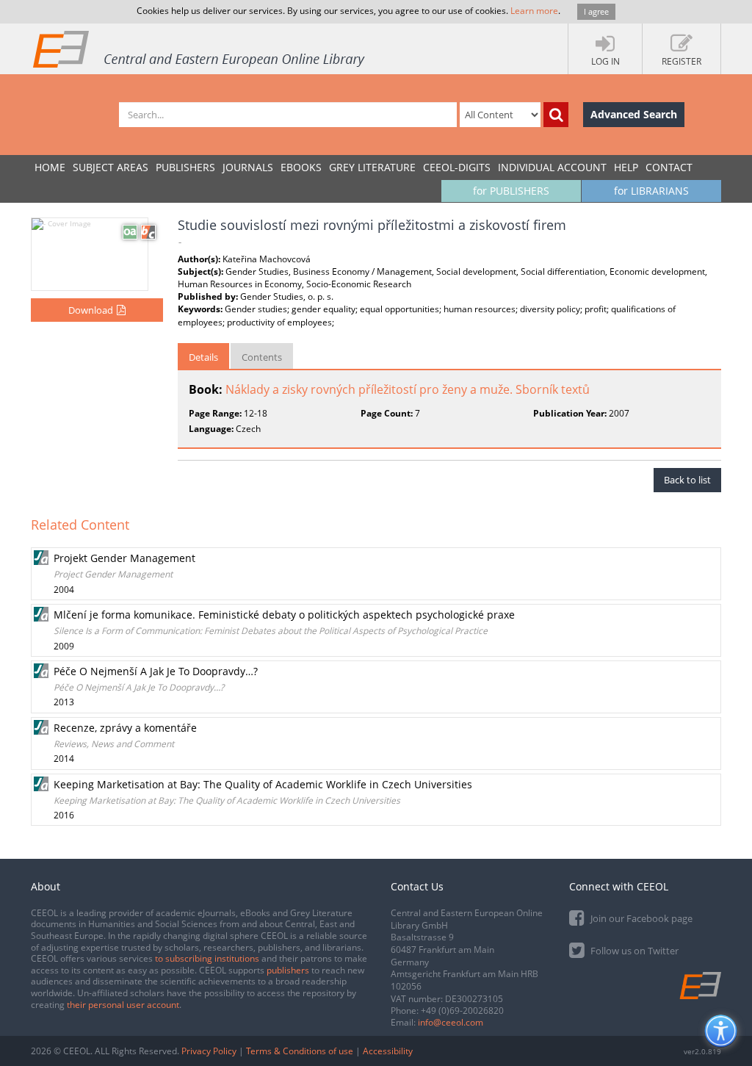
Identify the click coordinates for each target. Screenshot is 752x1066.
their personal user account (123, 1004)
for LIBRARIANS (651, 191)
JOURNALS (248, 167)
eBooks (301, 167)
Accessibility (388, 1051)
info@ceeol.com (450, 1022)
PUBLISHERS (185, 167)
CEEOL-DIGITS (457, 167)
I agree (596, 11)
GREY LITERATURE (372, 167)
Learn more (534, 10)
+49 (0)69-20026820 (462, 1010)
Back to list (687, 479)
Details (203, 357)
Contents (262, 357)
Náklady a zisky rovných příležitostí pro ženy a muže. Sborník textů (407, 389)
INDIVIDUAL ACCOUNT (552, 167)
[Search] (555, 114)
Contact (669, 167)
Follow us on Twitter (633, 950)
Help (626, 167)
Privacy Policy (208, 1051)
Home (50, 167)
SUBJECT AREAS (110, 167)
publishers (288, 970)
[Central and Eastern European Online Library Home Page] (200, 48)
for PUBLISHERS (511, 191)
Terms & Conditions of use (299, 1051)
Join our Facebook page (640, 918)
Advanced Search (633, 114)
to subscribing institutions (207, 958)
